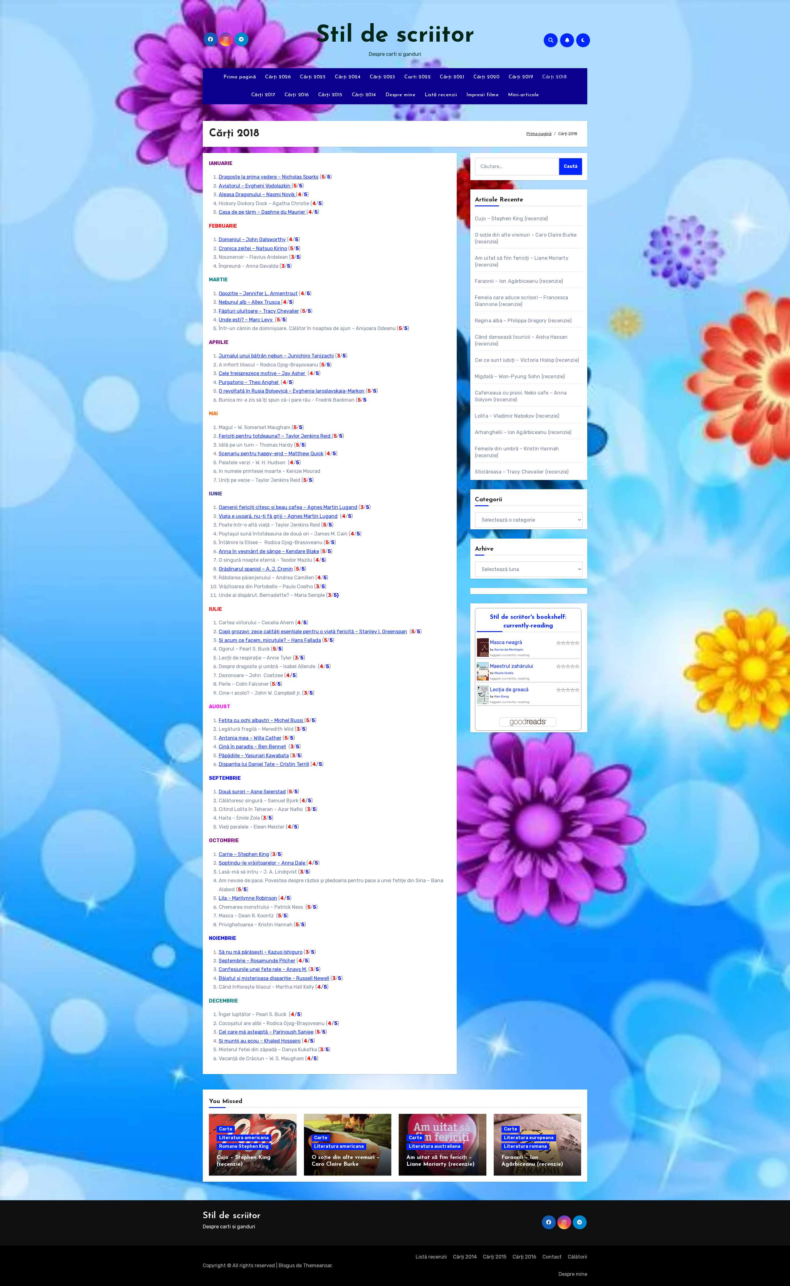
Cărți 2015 (330, 95)
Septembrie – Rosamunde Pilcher (257, 961)
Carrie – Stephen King (244, 854)
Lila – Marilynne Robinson (248, 898)
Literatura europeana (529, 1137)
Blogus (287, 1265)
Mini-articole (523, 95)
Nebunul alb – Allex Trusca (250, 302)
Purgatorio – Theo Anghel (249, 382)
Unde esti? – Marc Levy (246, 320)
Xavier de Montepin (508, 649)
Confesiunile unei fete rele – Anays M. (263, 969)
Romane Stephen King (243, 1146)
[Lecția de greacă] (484, 696)
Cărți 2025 (313, 77)
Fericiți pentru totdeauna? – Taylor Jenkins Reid (275, 436)
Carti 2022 (417, 77)
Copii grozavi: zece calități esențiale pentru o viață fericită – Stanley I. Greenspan (313, 632)
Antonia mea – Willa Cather (250, 738)
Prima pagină (239, 77)
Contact (552, 1257)
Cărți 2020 (486, 77)
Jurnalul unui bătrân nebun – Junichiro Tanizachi (276, 356)
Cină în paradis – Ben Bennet (252, 747)
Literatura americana (244, 1137)
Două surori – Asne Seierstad (252, 792)
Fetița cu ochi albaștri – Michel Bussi (261, 720)
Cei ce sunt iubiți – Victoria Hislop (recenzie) (527, 360)
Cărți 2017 (263, 95)
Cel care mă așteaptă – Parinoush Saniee (266, 1032)
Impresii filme (482, 95)
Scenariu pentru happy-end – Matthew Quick (271, 454)
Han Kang (501, 696)
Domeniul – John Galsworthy (252, 239)
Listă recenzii (441, 95)
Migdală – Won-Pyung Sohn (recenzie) (520, 376)
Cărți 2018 (554, 77)
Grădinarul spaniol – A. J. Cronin (256, 569)
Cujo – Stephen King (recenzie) (511, 218)
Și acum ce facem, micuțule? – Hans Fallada (270, 640)
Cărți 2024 (347, 77)
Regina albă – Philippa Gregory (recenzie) (523, 321)
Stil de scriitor (395, 36)
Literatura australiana (434, 1146)
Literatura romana (525, 1146)
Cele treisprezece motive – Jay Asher (262, 373)
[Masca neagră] (484, 649)
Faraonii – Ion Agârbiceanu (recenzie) (519, 281)
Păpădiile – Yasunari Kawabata (254, 756)
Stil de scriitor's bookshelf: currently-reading (528, 621)
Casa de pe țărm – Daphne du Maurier (262, 212)
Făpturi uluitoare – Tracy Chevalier (259, 311)
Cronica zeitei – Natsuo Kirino (253, 248)
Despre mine (400, 95)
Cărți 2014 (364, 95)
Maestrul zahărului (511, 666)
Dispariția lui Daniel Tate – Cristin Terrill (264, 764)
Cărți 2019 (521, 77)
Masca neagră (506, 642)
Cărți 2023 (382, 77)
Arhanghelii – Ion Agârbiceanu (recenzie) (523, 432)
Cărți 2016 (297, 95)
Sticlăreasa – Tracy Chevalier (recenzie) (522, 472)
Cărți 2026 (278, 77)
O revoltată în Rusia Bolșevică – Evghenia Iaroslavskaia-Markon (291, 391)
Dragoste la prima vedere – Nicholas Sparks (268, 177)
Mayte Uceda (504, 673)
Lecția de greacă (509, 690)
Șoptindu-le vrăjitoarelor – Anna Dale (262, 863)
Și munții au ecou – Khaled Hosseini (260, 1041)
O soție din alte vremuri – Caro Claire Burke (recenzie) (346, 1164)
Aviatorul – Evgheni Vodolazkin (255, 186)
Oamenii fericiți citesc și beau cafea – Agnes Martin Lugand (288, 507)
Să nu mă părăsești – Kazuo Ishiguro (260, 952)
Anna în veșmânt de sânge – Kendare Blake (269, 551)
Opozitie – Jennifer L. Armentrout (258, 293)
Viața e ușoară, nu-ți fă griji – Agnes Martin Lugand (278, 516)
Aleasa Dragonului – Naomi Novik (257, 194)
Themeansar (317, 1265)
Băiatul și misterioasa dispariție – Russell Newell (274, 978)
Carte (225, 1129)
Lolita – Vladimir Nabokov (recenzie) (517, 416)
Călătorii (577, 1257)
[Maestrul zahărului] (484, 673)
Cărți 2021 (452, 77)
